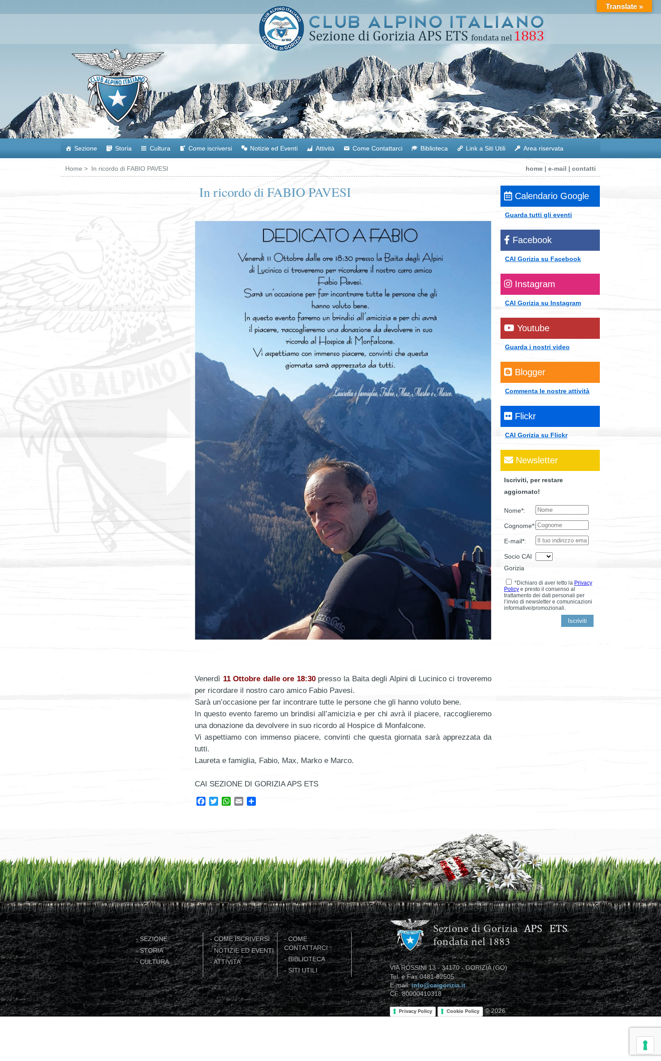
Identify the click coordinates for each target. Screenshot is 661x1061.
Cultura (160, 148)
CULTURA (154, 962)
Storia (123, 148)
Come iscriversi (210, 148)
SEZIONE (153, 939)
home (534, 168)
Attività (325, 148)
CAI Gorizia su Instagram (543, 302)
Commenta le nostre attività (547, 391)
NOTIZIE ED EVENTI (244, 950)
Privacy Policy (415, 1011)
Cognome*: (520, 525)
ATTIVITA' (228, 962)
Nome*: (514, 510)
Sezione (85, 148)
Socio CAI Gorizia (518, 562)
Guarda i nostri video (537, 347)
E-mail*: (515, 541)
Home (73, 168)
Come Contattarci (377, 148)
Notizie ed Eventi (274, 148)
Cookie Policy (463, 1011)
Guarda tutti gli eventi (538, 214)
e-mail (557, 168)
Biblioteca (434, 148)
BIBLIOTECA (306, 959)
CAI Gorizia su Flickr (536, 435)
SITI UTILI (302, 970)
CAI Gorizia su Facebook (543, 258)
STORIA (151, 950)
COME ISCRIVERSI (242, 939)
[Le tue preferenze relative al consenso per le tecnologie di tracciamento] (645, 1045)
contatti (584, 168)
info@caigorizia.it (438, 985)
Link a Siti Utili (485, 148)
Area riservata (543, 148)
